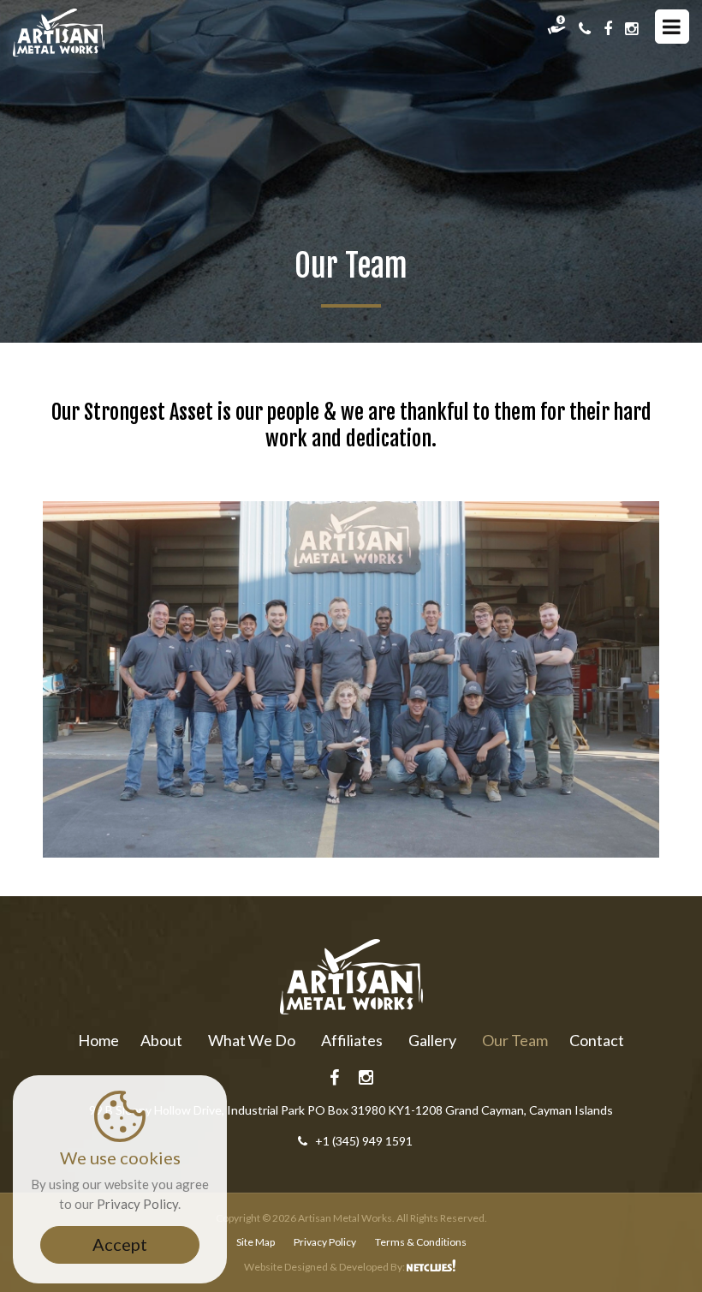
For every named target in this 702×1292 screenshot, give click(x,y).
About (161, 1040)
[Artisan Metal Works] (58, 33)
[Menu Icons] (672, 26)
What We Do (251, 1040)
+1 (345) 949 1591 (364, 1140)
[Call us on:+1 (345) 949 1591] (585, 28)
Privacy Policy (325, 1241)
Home (98, 1040)
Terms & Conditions (421, 1241)
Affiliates (352, 1040)
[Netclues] (432, 1266)
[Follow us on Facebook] (608, 28)
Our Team (515, 1040)
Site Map (255, 1241)
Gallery (432, 1040)
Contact (596, 1040)
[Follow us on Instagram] (631, 28)
